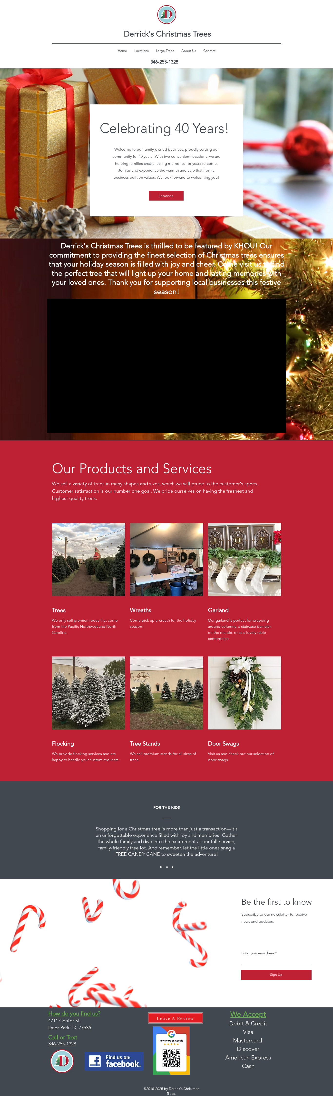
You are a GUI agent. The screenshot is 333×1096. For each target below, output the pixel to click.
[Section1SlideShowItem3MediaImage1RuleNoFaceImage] (172, 867)
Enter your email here (257, 953)
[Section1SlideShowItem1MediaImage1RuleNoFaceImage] (161, 867)
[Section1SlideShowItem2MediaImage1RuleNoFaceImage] (167, 867)
